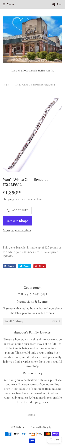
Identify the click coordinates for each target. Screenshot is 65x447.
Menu (10, 4)
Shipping (8, 199)
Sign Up (56, 321)
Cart (59, 4)
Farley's (23, 427)
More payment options (17, 230)
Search (31, 414)
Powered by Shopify (41, 427)
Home (6, 84)
